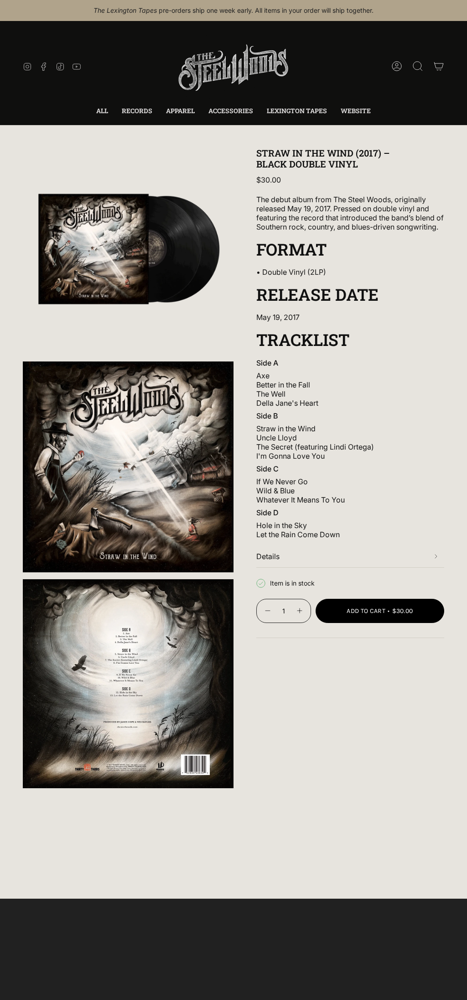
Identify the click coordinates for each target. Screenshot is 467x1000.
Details (268, 556)
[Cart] (438, 66)
